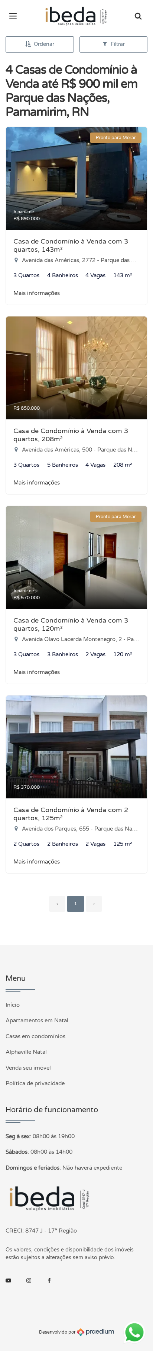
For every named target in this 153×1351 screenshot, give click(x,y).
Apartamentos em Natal (37, 1020)
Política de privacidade (35, 1083)
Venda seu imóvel (28, 1068)
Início (13, 1005)
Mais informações (36, 293)
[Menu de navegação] (15, 16)
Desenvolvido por (58, 1332)
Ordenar (44, 44)
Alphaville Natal (26, 1052)
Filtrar (118, 44)
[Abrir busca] (138, 16)
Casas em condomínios (35, 1036)
